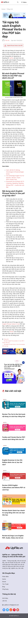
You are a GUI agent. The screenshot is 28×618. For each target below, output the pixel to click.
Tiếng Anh (10, 9)
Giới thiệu (5, 598)
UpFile (11, 58)
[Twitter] (7, 609)
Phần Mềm (5, 576)
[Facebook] (4, 609)
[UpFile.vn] (5, 2)
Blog (3, 586)
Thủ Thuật (5, 584)
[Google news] (17, 609)
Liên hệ (4, 601)
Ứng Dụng (5, 589)
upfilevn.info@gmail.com (11, 605)
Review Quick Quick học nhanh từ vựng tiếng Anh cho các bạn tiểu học (13, 513)
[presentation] (14, 405)
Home (3, 9)
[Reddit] (11, 609)
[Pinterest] (14, 609)
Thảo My (7, 40)
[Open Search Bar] (18, 2)
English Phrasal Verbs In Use (10, 324)
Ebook (12, 331)
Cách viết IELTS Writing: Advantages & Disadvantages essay (15, 172)
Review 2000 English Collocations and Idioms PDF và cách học (13, 487)
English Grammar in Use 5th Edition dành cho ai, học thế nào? (12, 462)
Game (4, 579)
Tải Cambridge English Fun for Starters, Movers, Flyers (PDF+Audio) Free (15, 177)
